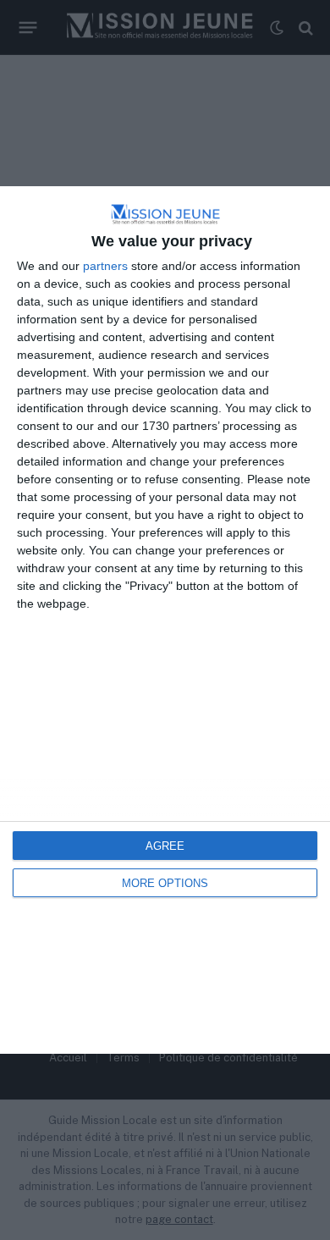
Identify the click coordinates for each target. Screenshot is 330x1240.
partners (105, 266)
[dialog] (165, 620)
